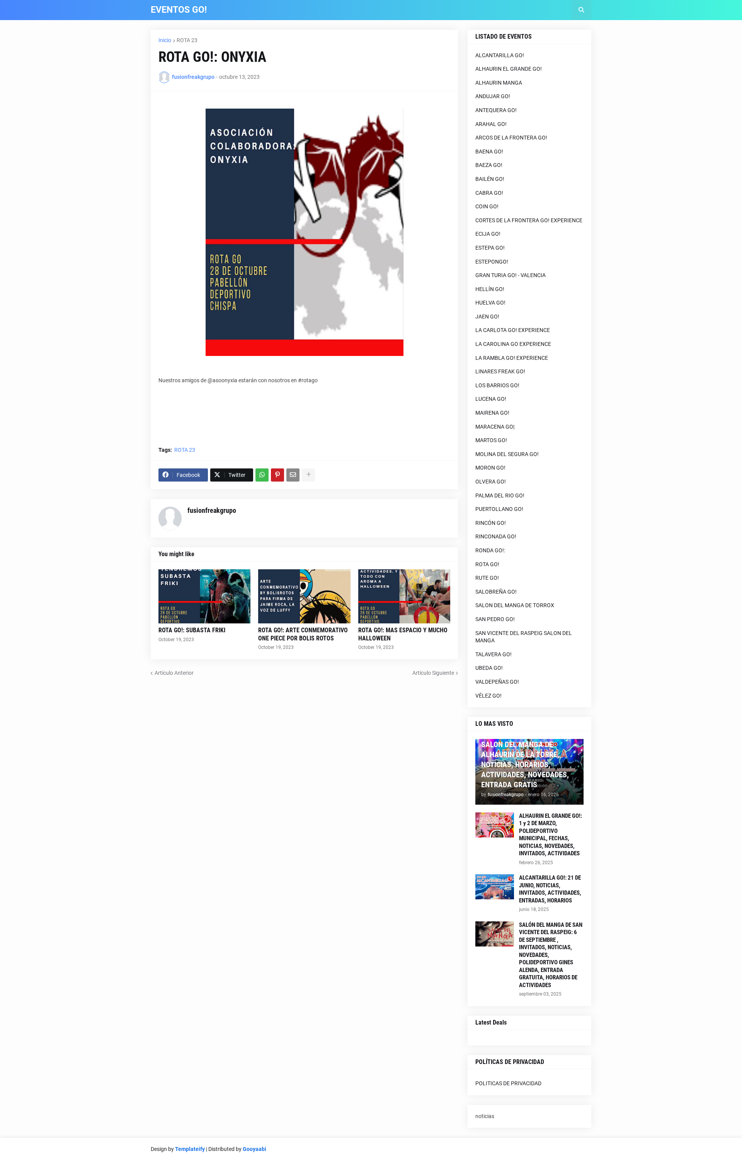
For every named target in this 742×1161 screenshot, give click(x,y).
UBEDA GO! (489, 668)
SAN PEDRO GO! (495, 619)
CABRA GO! (489, 193)
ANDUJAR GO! (492, 96)
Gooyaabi (254, 1149)
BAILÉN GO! (489, 179)
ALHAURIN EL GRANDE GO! (508, 69)
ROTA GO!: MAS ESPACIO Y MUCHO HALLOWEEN (403, 634)
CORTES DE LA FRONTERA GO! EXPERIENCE (528, 220)
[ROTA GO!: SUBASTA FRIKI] (204, 596)
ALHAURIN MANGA (498, 83)
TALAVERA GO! (493, 654)
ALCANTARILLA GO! (499, 55)
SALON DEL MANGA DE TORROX (514, 605)
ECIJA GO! (487, 234)
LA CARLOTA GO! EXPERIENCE (512, 330)
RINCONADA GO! (495, 536)
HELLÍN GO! (489, 289)
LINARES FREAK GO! (500, 371)
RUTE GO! (487, 578)
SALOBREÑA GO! (496, 592)
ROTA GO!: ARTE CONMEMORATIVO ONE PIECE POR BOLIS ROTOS (303, 634)
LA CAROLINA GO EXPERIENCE (513, 344)
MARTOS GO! (491, 440)
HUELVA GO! (490, 303)
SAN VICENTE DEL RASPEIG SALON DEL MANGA (523, 637)
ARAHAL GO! (491, 124)
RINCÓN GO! (490, 523)
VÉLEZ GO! (488, 696)
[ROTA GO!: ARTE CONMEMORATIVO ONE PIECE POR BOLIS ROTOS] (304, 596)
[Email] (293, 475)
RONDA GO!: (490, 550)
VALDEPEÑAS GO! (497, 682)
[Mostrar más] (308, 475)
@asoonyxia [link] (222, 380)
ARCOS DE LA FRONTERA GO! (511, 137)
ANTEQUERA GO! (496, 110)
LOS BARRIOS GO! (497, 385)
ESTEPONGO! (491, 262)
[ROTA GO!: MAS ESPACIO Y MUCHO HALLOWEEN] (404, 596)
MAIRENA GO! (492, 413)
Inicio (164, 40)
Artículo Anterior (174, 673)
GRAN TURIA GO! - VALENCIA (510, 275)
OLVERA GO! (490, 481)
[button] (581, 10)
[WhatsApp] (262, 475)
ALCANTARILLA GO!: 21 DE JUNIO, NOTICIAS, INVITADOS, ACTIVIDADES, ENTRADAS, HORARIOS (550, 889)
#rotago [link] (308, 380)
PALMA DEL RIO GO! (499, 495)
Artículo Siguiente (433, 673)
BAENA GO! (489, 151)
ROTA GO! (487, 564)
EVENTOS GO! (179, 10)
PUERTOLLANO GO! (499, 509)
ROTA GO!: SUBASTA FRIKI (191, 630)
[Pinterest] (277, 475)
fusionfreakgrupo (211, 510)
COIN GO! (487, 206)
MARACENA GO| (494, 427)
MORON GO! (490, 468)
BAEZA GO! (488, 165)
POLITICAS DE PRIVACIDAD (508, 1083)
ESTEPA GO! (490, 248)
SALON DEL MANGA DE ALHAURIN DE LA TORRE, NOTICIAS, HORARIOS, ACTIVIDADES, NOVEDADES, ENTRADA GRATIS (525, 764)
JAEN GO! (487, 316)
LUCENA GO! (490, 399)
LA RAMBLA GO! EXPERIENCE (511, 358)
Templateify (190, 1149)
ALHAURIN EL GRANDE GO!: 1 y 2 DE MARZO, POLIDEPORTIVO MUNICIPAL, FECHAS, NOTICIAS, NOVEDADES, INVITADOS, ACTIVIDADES (550, 834)
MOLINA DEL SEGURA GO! (507, 454)
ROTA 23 (187, 40)
